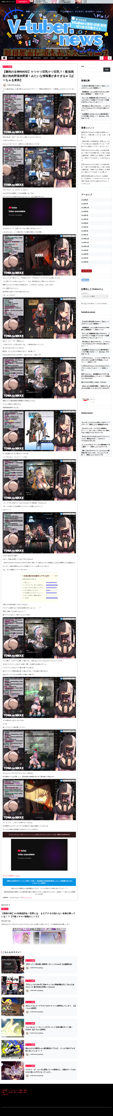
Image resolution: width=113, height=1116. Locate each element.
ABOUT (52, 58)
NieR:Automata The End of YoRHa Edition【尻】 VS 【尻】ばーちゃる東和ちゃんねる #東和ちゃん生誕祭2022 (39, 563)
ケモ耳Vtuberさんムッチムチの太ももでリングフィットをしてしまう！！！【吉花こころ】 (53, 1)
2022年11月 (85, 242)
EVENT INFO (37, 58)
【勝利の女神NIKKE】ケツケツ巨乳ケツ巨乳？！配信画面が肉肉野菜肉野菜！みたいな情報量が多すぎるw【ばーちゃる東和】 (38, 76)
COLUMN (60, 58)
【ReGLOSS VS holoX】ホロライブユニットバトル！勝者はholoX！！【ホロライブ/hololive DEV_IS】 (95, 439)
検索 (82, 66)
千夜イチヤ (5, 909)
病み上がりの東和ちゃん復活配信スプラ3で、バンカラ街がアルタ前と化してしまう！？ (39, 888)
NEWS (19, 58)
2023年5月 (84, 223)
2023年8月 (84, 211)
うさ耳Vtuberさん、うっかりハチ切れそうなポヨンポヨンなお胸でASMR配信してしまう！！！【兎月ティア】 (95, 360)
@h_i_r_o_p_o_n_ (26, 897)
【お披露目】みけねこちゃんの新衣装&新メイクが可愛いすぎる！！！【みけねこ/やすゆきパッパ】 (95, 116)
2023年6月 (84, 219)
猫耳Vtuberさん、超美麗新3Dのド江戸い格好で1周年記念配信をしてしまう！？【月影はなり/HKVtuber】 (78, 1)
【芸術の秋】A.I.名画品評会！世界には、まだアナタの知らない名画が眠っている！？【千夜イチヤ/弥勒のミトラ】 (95, 143)
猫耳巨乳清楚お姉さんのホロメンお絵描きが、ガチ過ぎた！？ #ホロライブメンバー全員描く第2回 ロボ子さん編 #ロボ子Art (95, 178)
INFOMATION (27, 58)
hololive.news (88, 312)
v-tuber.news (104, 158)
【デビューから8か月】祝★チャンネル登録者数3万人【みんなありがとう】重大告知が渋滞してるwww (49, 985)
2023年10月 (85, 207)
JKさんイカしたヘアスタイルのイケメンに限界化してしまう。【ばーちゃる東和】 (50, 1007)
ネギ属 (102, 172)
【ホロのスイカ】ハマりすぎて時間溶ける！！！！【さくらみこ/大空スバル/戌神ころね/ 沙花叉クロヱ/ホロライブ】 (95, 430)
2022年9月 (84, 250)
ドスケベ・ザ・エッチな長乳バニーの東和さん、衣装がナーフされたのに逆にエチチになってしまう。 (50, 1071)
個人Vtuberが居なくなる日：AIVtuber (93, 382)
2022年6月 (84, 262)
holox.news (87, 413)
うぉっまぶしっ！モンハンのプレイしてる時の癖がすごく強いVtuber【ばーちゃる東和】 (48, 1028)
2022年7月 (84, 258)
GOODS (45, 58)
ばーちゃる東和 (7, 66)
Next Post (4, 905)
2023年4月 (84, 227)
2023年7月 (84, 215)
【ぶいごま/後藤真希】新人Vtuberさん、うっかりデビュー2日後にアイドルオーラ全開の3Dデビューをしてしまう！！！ (95, 100)
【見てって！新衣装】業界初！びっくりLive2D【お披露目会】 (49, 964)
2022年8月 (84, 254)
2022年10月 (85, 246)
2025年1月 (84, 204)
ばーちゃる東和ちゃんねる (11, 876)
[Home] (4, 58)
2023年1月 (84, 235)
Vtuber (10, 58)
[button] (101, 58)
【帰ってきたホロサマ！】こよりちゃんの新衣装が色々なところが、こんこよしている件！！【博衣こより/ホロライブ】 (95, 453)
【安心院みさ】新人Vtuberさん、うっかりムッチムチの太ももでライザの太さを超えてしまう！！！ (95, 108)
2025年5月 (84, 200)
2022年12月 (85, 238)
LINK (66, 58)
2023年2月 (84, 231)
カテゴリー (84, 293)
